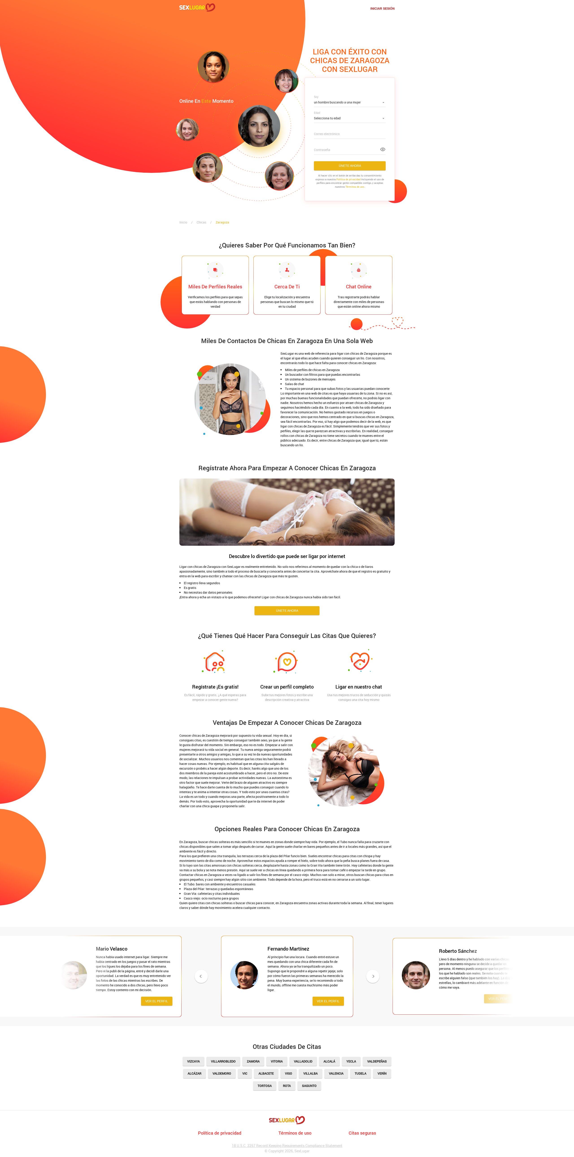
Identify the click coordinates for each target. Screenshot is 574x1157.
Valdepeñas (377, 1061)
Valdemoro (222, 1073)
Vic (244, 1073)
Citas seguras (362, 1133)
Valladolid (303, 1061)
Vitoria (277, 1061)
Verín (382, 1073)
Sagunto (309, 1086)
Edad (317, 112)
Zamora (253, 1061)
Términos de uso (355, 186)
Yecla (351, 1061)
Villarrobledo (223, 1061)
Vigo (288, 1073)
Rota (287, 1086)
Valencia (336, 1073)
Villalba (310, 1073)
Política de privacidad (219, 1133)
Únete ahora (350, 165)
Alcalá (329, 1061)
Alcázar (194, 1073)
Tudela (360, 1073)
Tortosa (265, 1086)
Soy (316, 97)
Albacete (266, 1073)
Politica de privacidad (348, 179)
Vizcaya (193, 1061)
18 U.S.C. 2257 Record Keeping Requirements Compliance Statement (287, 1145)
